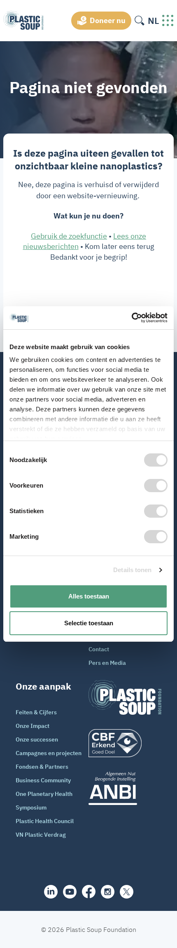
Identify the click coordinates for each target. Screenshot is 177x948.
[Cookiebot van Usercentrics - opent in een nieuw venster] (131, 317)
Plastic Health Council (45, 821)
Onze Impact (32, 726)
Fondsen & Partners (42, 766)
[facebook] (88, 891)
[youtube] (70, 892)
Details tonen (132, 569)
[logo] (124, 743)
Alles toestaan (88, 596)
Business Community (43, 780)
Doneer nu (108, 20)
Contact (98, 649)
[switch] (156, 485)
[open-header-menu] (168, 20)
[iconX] (126, 892)
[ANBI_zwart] (124, 788)
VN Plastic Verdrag (41, 834)
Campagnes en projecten (49, 753)
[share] (51, 892)
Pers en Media (107, 662)
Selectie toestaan (88, 623)
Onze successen (37, 739)
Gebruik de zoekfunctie (69, 236)
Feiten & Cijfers (36, 712)
